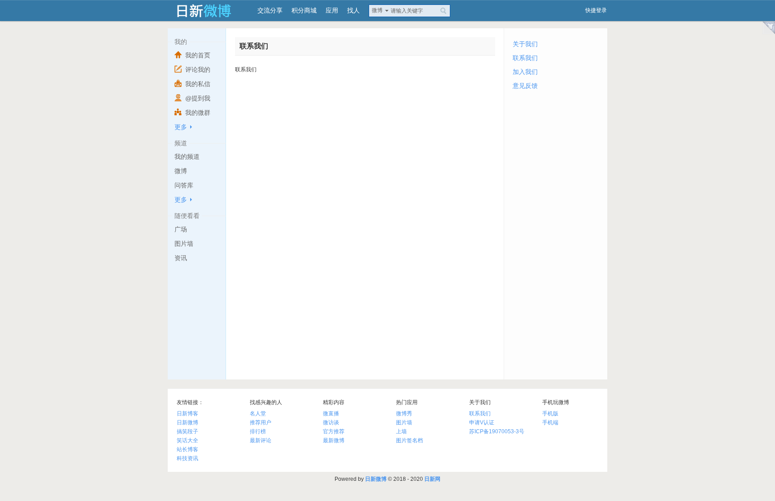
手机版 (550, 413)
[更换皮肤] (767, 28)
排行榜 (258, 431)
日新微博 (187, 422)
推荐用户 (260, 422)
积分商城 (304, 10)
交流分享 (270, 10)
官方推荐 (333, 431)
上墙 (401, 431)
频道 (180, 143)
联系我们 (525, 57)
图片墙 (404, 422)
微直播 (331, 413)
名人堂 (258, 413)
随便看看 (187, 215)
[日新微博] (208, 10)
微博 (377, 10)
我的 (180, 41)
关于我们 (525, 44)
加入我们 (525, 71)
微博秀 (404, 413)
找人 (353, 10)
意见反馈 (525, 85)
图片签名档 (409, 440)
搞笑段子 (187, 431)
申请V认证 (481, 422)
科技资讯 (187, 458)
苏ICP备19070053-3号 (496, 431)
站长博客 (187, 449)
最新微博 (333, 440)
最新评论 (260, 440)
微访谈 (331, 422)
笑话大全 (187, 440)
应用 (332, 10)
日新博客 (187, 413)
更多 (180, 127)
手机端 (550, 422)
